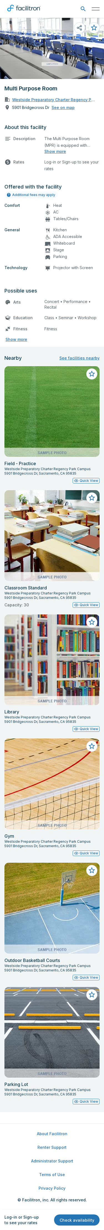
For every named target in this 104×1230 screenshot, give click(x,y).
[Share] (79, 27)
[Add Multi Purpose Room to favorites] (94, 27)
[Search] (83, 9)
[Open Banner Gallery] (52, 48)
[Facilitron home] (23, 12)
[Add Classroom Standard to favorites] (91, 498)
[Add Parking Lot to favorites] (91, 994)
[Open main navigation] (96, 9)
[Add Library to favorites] (91, 622)
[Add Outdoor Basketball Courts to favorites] (91, 870)
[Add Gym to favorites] (91, 746)
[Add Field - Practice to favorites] (91, 374)
